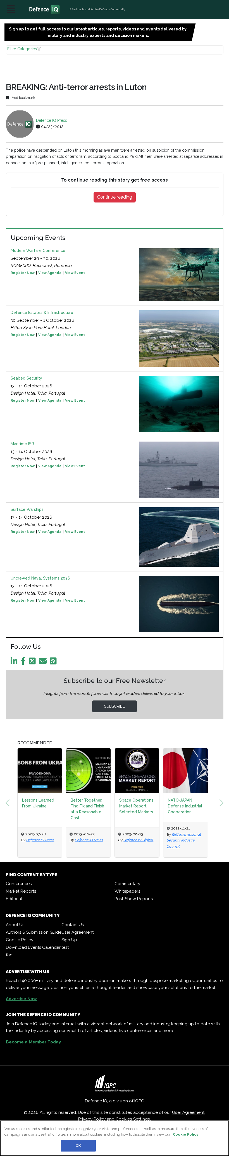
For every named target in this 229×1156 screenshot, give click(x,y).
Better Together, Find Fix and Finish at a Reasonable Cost (68, 809)
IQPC (139, 1100)
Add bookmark (23, 98)
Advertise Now (21, 998)
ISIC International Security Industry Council (164, 840)
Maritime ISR (22, 444)
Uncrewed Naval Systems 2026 (40, 578)
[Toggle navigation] (10, 9)
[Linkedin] (15, 662)
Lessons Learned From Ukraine (19, 803)
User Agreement (77, 932)
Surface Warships (27, 509)
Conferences (19, 883)
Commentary (127, 883)
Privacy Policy (92, 1119)
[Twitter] (33, 662)
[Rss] (54, 662)
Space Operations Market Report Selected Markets (117, 806)
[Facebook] (24, 662)
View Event (75, 273)
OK (78, 1145)
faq (9, 954)
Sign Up (69, 939)
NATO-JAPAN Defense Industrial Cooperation (165, 806)
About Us (15, 924)
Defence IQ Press (51, 120)
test (65, 947)
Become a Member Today (33, 1042)
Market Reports (21, 891)
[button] (114, 49)
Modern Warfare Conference (38, 250)
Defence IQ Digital (119, 840)
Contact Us (72, 924)
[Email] (44, 662)
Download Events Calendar (33, 947)
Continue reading (114, 197)
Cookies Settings (133, 1119)
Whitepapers (127, 891)
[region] (114, 1138)
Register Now (23, 273)
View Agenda (49, 273)
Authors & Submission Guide (33, 932)
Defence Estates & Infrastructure (42, 312)
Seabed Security (26, 378)
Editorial (14, 898)
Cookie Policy (19, 939)
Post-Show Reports (134, 898)
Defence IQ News (69, 840)
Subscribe (114, 706)
